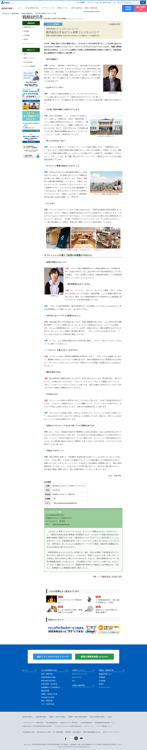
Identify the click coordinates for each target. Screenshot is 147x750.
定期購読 (26, 31)
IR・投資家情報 (58, 732)
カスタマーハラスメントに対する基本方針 (68, 726)
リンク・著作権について (104, 726)
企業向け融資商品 (76, 8)
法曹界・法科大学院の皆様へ (78, 717)
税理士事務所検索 (140, 8)
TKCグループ (6, 13)
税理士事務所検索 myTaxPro (92, 732)
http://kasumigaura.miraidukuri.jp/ (65, 503)
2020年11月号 (115, 24)
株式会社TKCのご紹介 (44, 732)
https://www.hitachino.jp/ (61, 524)
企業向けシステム (62, 8)
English (110, 717)
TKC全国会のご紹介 (28, 732)
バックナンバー (29, 43)
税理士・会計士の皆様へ (58, 717)
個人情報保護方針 (52, 722)
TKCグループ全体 (93, 2)
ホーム (20, 8)
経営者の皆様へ (8, 8)
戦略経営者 (31, 23)
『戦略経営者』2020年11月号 (111, 576)
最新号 (26, 39)
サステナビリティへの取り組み (33, 722)
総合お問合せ (77, 732)
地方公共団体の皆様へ (97, 717)
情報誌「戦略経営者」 (27, 13)
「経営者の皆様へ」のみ (109, 2)
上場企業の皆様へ (41, 717)
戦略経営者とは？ (29, 27)
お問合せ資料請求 (128, 8)
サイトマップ (89, 726)
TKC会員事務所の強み (32, 8)
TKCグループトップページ (111, 732)
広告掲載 (26, 35)
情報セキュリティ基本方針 (69, 722)
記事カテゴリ (31, 50)
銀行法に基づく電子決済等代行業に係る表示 (38, 726)
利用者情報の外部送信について (105, 722)
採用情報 (68, 732)
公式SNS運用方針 (86, 722)
